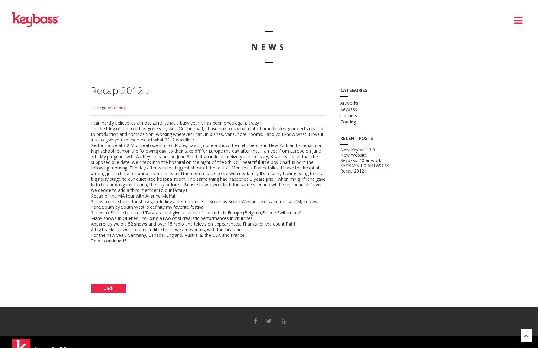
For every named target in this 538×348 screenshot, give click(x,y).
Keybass (348, 109)
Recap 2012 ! (353, 171)
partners (348, 115)
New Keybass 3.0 (357, 150)
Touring (118, 108)
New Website (353, 155)
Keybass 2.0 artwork (360, 160)
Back (108, 288)
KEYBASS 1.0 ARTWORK (364, 166)
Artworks (349, 103)
